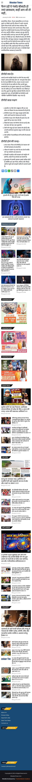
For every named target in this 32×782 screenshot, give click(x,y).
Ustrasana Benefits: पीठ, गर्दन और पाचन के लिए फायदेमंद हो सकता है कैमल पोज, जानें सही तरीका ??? (24, 239)
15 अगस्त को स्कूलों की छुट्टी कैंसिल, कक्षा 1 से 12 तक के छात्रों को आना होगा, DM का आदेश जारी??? (21, 509)
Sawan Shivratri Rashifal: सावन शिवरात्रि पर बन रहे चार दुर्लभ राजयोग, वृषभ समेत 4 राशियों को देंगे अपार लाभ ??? (21, 598)
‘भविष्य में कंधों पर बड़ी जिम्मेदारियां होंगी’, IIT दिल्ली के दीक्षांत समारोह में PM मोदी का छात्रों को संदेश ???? (21, 686)
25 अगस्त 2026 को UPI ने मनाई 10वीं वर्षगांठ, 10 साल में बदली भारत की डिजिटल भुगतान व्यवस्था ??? (21, 449)
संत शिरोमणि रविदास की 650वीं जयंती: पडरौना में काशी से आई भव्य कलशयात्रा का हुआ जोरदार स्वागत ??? (21, 492)
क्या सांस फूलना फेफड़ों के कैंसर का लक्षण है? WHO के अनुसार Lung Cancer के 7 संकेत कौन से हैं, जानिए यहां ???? (8, 288)
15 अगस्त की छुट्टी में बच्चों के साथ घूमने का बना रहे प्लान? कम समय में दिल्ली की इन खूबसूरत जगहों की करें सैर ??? (21, 660)
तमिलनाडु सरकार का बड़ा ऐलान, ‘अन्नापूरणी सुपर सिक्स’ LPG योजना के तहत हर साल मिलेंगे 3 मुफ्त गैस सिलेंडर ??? (21, 420)
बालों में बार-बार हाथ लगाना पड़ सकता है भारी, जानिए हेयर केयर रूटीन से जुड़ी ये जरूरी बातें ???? (20, 643)
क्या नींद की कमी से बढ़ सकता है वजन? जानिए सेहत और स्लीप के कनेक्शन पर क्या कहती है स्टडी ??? (23, 263)
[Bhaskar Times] (16, 2)
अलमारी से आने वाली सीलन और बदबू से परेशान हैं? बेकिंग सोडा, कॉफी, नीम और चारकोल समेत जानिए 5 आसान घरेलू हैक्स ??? (15, 632)
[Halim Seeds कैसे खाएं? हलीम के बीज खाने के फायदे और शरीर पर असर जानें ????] (6, 670)
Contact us (4, 723)
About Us (3, 712)
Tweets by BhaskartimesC (8, 766)
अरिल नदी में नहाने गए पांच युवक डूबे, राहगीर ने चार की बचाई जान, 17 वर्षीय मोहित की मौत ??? (21, 501)
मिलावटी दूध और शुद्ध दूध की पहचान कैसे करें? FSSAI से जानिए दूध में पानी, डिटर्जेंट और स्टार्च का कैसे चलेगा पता (21, 695)
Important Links (5, 718)
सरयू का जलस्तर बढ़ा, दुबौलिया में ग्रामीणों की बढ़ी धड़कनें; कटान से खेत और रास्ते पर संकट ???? (14, 481)
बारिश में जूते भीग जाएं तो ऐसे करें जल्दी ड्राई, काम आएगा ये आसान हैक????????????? (20, 677)
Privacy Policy (5, 715)
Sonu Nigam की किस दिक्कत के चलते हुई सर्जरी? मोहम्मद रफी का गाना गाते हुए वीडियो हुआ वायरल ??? (24, 287)
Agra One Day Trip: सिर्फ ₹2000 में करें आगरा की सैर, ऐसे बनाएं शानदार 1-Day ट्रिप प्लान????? (21, 651)
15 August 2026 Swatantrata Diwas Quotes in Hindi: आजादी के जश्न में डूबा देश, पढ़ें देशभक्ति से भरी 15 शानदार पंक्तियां (21, 518)
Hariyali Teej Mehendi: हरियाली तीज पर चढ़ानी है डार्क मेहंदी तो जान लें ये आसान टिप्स (21, 579)
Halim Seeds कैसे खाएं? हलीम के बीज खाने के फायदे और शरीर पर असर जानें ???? (21, 669)
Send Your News (5, 720)
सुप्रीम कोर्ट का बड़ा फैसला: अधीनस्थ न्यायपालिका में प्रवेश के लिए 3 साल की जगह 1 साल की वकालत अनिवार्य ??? (15, 409)
